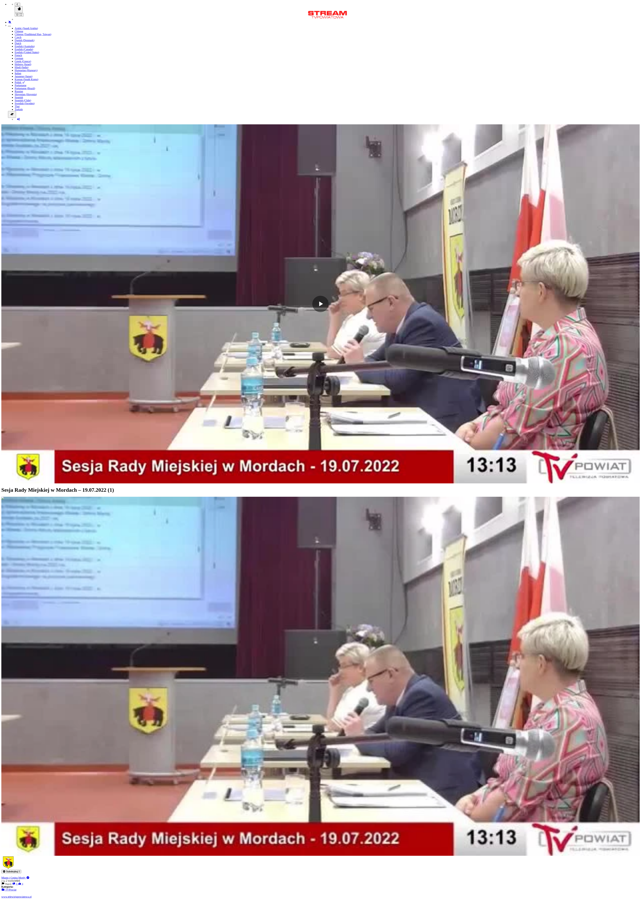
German (19, 58)
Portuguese (20, 85)
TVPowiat (10, 889)
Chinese (19, 31)
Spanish (19, 97)
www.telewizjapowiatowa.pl (16, 896)
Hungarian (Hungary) (26, 70)
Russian (19, 91)
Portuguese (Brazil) (25, 88)
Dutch (18, 43)
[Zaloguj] (18, 119)
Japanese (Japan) (23, 76)
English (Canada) (24, 49)
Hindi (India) (21, 67)
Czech (18, 37)
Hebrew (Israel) (23, 64)
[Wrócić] (17, 4)
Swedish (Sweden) (25, 103)
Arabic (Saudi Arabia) (26, 28)
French (18, 55)
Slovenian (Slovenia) (26, 94)
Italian (18, 73)
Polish (18, 82)
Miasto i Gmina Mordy (13, 877)
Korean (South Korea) (26, 79)
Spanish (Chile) (23, 100)
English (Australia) (25, 46)
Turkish (19, 109)
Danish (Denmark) (24, 40)
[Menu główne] (19, 9)
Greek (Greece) (23, 61)
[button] (11, 871)
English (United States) (27, 52)
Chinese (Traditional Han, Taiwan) (33, 34)
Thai (17, 106)
